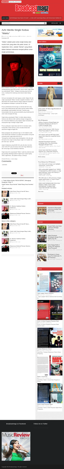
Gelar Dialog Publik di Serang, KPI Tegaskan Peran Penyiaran (54, 246)
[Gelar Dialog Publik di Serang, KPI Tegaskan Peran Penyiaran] (41, 248)
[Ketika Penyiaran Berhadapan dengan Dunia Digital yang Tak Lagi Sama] (41, 238)
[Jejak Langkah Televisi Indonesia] (49, 291)
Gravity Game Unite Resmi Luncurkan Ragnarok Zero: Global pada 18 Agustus (48, 150)
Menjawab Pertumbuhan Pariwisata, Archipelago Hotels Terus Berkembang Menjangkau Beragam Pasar (48, 143)
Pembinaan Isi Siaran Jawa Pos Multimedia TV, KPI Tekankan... (55, 256)
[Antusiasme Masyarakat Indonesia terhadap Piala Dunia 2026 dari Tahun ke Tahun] (41, 210)
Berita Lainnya (41, 156)
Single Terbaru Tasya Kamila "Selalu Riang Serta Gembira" (17, 184)
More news (41, 191)
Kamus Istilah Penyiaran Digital (45, 404)
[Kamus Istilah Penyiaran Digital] (49, 402)
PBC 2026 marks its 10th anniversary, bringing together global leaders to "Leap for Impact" (50, 178)
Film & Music (23, 36)
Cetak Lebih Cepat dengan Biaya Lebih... (21, 198)
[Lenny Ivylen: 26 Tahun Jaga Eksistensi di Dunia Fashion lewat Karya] (50, 106)
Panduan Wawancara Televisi (44, 348)
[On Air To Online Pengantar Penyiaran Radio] (49, 319)
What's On (29, 36)
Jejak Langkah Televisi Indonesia (45, 293)
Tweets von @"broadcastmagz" (41, 427)
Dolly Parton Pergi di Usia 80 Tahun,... (20, 191)
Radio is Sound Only (42, 376)
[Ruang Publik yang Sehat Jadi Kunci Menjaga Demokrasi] (41, 229)
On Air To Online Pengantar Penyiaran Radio (48, 321)
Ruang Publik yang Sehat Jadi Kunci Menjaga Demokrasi (55, 227)
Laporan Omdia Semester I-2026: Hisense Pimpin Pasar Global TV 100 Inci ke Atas (49, 130)
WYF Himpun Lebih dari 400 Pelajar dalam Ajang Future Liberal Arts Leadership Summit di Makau (49, 136)
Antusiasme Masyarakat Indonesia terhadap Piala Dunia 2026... (54, 209)
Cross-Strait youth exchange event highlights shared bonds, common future (49, 164)
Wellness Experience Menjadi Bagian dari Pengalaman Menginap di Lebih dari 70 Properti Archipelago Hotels (49, 124)
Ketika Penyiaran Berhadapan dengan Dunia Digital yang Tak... (55, 237)
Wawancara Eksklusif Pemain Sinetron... (20, 213)
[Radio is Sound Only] (49, 375)
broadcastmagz (14, 36)
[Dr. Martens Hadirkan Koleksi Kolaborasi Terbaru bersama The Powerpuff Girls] (5, 208)
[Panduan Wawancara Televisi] (49, 347)
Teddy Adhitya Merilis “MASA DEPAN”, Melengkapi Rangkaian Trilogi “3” (16, 181)
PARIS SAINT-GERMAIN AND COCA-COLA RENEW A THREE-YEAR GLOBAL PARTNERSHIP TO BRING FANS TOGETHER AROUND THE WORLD (49, 185)
